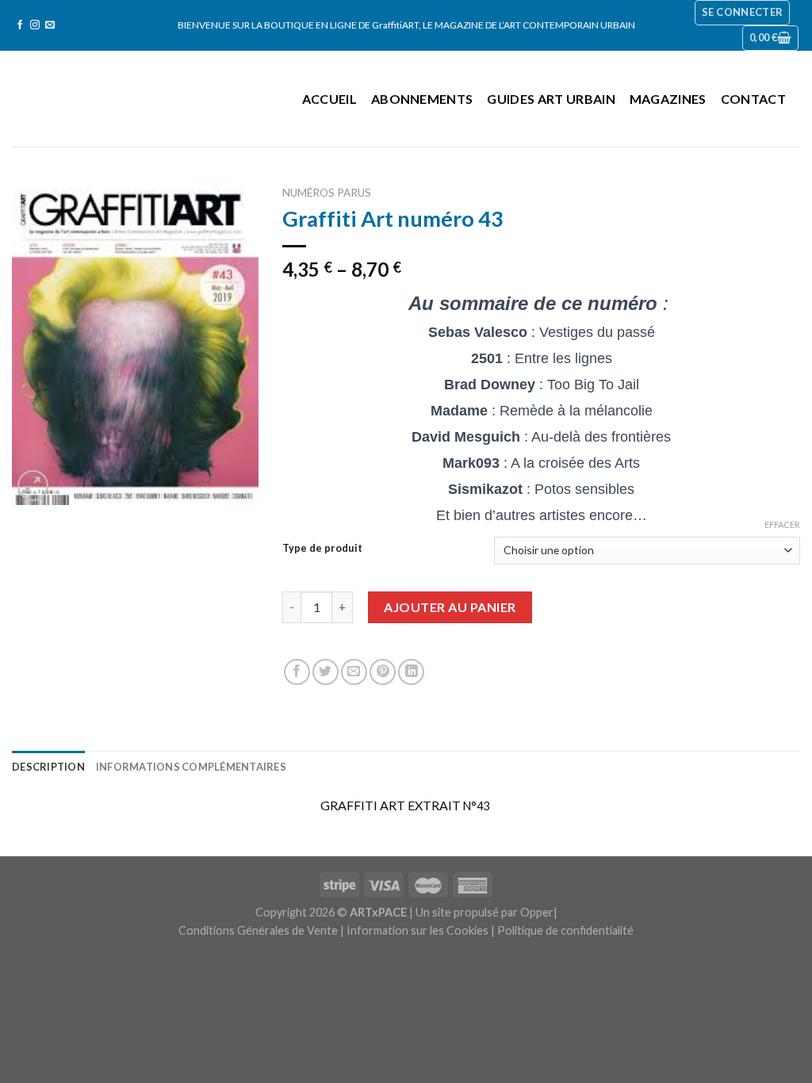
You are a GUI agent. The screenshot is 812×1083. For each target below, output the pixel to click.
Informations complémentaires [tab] (191, 766)
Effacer (782, 524)
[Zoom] (32, 485)
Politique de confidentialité (565, 930)
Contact (753, 98)
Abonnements (422, 98)
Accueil (329, 98)
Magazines (668, 98)
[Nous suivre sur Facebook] (20, 25)
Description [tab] (48, 766)
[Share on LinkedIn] (411, 672)
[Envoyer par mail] (354, 672)
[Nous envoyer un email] (50, 25)
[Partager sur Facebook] (297, 672)
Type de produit (322, 548)
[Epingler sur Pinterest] (383, 672)
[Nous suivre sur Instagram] (35, 25)
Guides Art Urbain (551, 98)
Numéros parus (326, 192)
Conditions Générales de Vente (258, 930)
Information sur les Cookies (417, 930)
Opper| (538, 912)
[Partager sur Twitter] (325, 672)
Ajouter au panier (449, 606)
